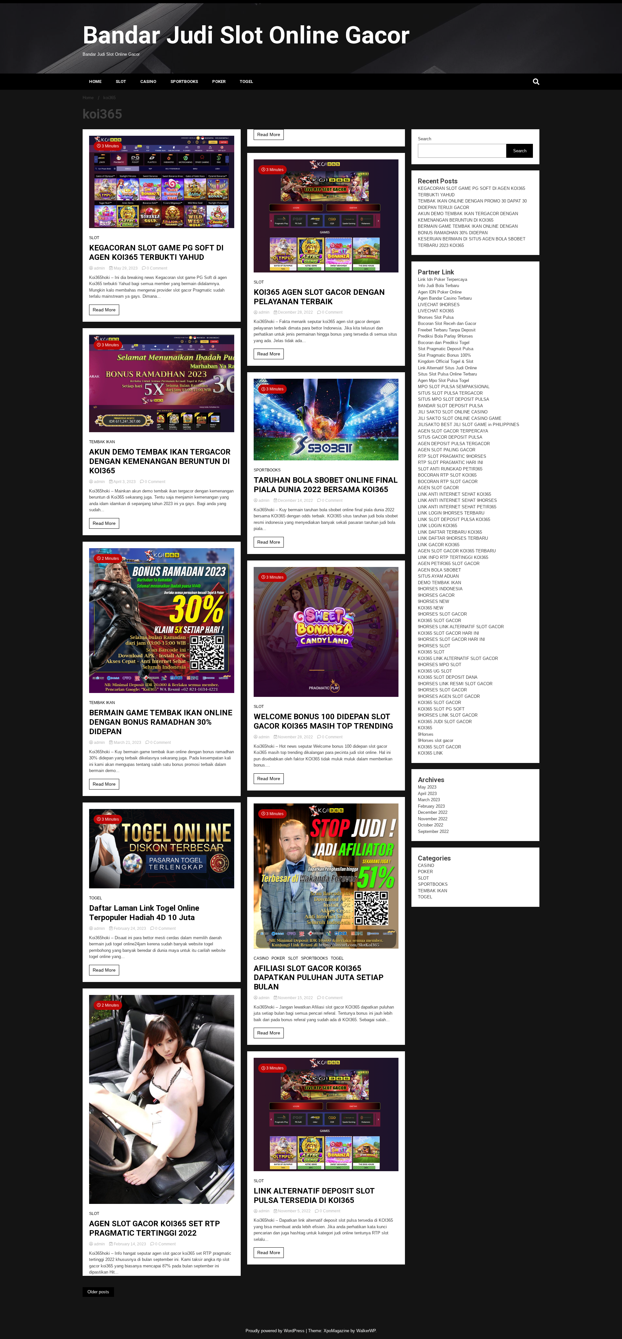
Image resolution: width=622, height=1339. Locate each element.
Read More (104, 309)
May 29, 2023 (126, 268)
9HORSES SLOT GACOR (442, 614)
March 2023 (429, 799)
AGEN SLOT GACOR (438, 487)
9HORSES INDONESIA (440, 588)
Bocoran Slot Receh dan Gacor (447, 323)
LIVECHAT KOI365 (436, 310)
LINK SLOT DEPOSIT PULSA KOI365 (454, 519)
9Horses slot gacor (435, 740)
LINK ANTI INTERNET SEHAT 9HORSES (457, 500)
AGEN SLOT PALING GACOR (446, 449)
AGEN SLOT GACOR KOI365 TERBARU (457, 550)
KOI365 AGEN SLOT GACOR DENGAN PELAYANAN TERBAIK (319, 297)
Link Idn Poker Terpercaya (442, 279)
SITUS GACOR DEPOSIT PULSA (450, 437)
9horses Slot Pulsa (436, 317)
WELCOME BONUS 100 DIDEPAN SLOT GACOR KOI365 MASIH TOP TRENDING (323, 721)
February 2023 (431, 806)
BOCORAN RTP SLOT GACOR (448, 481)
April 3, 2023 (125, 481)
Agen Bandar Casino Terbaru (445, 298)
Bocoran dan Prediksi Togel (443, 342)
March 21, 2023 (127, 742)
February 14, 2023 (130, 1244)
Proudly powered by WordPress (276, 1330)
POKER (218, 81)
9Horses (425, 734)
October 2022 (430, 825)
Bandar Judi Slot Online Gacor (246, 35)
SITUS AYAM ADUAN (438, 576)
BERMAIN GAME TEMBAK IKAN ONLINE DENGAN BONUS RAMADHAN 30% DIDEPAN (160, 722)
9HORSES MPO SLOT (439, 664)
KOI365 (425, 727)
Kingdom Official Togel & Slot (445, 361)
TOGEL (246, 81)
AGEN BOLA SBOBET (439, 570)
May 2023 (427, 787)
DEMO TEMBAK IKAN (439, 582)
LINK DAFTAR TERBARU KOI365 (450, 532)
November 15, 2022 (295, 998)
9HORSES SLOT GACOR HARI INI (451, 639)
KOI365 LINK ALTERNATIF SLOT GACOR (458, 658)
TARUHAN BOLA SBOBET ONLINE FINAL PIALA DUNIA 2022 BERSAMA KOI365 (326, 485)
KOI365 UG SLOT (435, 671)
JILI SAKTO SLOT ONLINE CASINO (453, 412)
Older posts (98, 1291)
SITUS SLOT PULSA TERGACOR (450, 393)
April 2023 (427, 793)
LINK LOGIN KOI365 (437, 525)
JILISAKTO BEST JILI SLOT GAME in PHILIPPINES (468, 424)
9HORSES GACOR (436, 595)
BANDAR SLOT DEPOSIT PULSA (450, 405)
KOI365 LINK (430, 753)
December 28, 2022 (295, 312)
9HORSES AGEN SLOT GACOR (449, 696)
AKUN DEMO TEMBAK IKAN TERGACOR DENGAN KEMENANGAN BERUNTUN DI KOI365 (160, 461)
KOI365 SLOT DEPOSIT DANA (448, 677)
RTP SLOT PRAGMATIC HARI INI (450, 462)
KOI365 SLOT (431, 652)
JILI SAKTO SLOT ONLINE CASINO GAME (459, 418)
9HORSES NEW (433, 601)
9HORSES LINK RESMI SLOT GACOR (455, 683)
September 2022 (433, 831)
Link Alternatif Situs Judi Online (447, 367)
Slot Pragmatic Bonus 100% (444, 355)
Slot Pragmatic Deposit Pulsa (445, 348)
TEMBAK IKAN (102, 442)
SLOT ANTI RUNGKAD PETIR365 (450, 469)
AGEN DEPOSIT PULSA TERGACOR (454, 443)
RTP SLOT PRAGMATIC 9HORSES (452, 456)
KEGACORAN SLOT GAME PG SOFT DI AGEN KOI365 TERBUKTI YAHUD (156, 252)
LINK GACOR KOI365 (438, 544)
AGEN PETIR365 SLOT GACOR (448, 563)
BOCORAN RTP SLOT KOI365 (447, 475)
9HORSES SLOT (434, 645)
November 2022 (432, 818)
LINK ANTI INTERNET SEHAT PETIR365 (457, 506)
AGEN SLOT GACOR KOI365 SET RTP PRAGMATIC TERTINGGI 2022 (154, 1228)
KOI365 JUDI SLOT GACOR (445, 721)
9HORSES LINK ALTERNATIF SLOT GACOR (461, 626)
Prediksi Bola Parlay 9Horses (445, 336)
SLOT (121, 81)
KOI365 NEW (430, 608)
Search (424, 138)
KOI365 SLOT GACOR (439, 620)
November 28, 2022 (295, 737)
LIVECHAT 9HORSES (439, 304)
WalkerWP (365, 1330)
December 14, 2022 (295, 500)
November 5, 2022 (294, 1211)
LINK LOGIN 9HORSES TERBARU (451, 513)
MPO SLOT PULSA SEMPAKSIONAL (454, 386)
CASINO (148, 81)
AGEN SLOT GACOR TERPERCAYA (453, 431)
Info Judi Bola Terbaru (438, 285)
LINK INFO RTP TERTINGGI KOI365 (453, 557)
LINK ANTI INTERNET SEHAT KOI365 (454, 494)
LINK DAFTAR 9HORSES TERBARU (453, 538)
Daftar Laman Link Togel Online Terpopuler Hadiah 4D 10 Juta (144, 913)
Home (95, 81)
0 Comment (157, 268)
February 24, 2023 (130, 928)
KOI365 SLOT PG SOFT (441, 709)
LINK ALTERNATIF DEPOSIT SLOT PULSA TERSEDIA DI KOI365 (314, 1195)
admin (99, 268)
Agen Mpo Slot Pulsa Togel (443, 380)
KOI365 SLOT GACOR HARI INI (448, 633)
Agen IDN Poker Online (440, 292)
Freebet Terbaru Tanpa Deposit (447, 330)
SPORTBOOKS (184, 81)
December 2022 (432, 812)
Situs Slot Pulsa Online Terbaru (447, 374)
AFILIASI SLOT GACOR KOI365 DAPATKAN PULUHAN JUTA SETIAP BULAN (319, 978)
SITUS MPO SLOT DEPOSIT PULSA (453, 399)
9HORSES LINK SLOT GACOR (448, 715)
